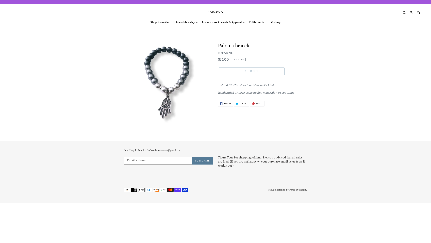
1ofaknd (215, 12)
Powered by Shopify (296, 189)
